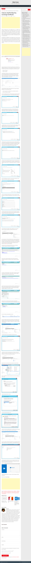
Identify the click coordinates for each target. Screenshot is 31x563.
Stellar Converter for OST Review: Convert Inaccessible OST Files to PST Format (26, 21)
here (6, 243)
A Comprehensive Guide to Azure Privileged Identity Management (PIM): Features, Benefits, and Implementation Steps (26, 32)
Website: (3, 544)
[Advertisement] (11, 22)
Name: (2, 537)
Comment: (3, 529)
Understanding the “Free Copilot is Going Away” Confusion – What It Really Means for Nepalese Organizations (25, 16)
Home (2, 10)
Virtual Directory (4, 493)
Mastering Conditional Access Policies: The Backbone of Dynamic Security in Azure (26, 38)
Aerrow (15, 2)
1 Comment (13, 16)
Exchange (9, 16)
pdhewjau (4, 16)
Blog (4, 10)
